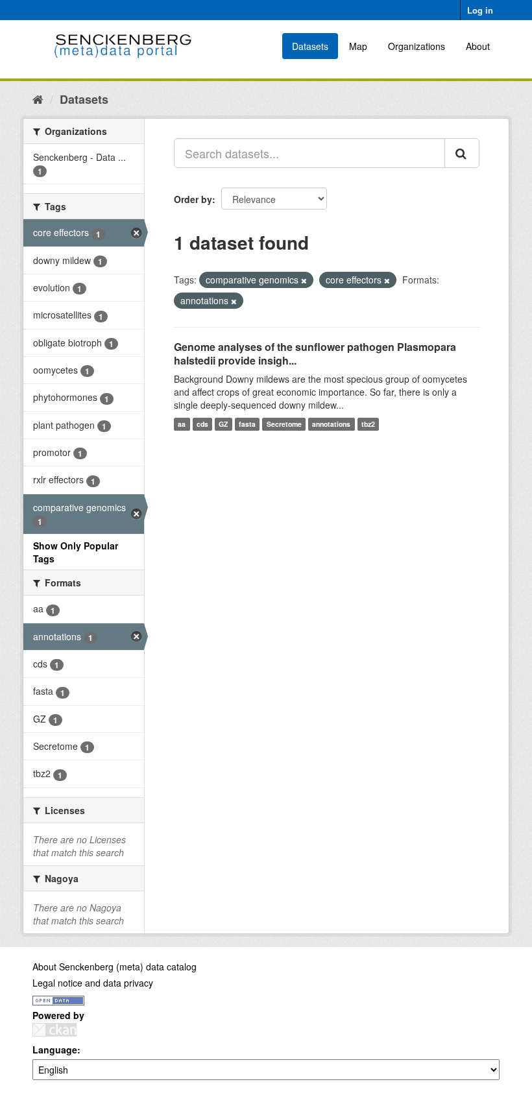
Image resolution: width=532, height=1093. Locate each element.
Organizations (416, 46)
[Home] (37, 98)
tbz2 (368, 424)
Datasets (310, 46)
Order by (193, 199)
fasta (247, 424)
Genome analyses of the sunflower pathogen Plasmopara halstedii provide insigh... (315, 353)
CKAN (54, 1030)
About (478, 46)
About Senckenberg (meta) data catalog (114, 966)
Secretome (284, 424)
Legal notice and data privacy (92, 982)
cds (202, 424)
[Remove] (304, 280)
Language (54, 1049)
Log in (480, 10)
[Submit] (461, 153)
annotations (331, 424)
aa (182, 424)
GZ (223, 424)
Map (358, 46)
